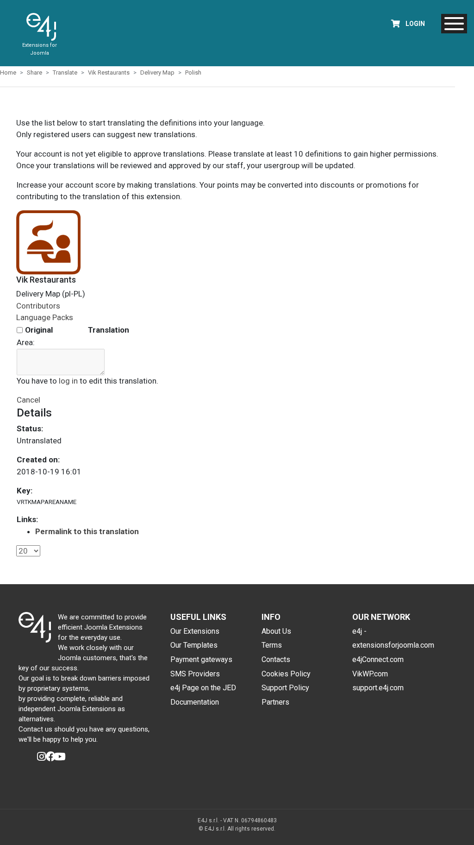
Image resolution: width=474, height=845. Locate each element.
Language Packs (44, 317)
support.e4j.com (378, 687)
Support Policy (285, 687)
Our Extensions (194, 631)
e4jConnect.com (378, 659)
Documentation (194, 702)
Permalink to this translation (87, 531)
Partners (275, 702)
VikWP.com (370, 673)
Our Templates (194, 645)
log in (68, 380)
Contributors (38, 305)
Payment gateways (201, 659)
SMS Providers (195, 673)
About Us (276, 631)
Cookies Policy (286, 673)
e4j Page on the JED (203, 687)
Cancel (28, 399)
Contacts (276, 659)
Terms (272, 645)
